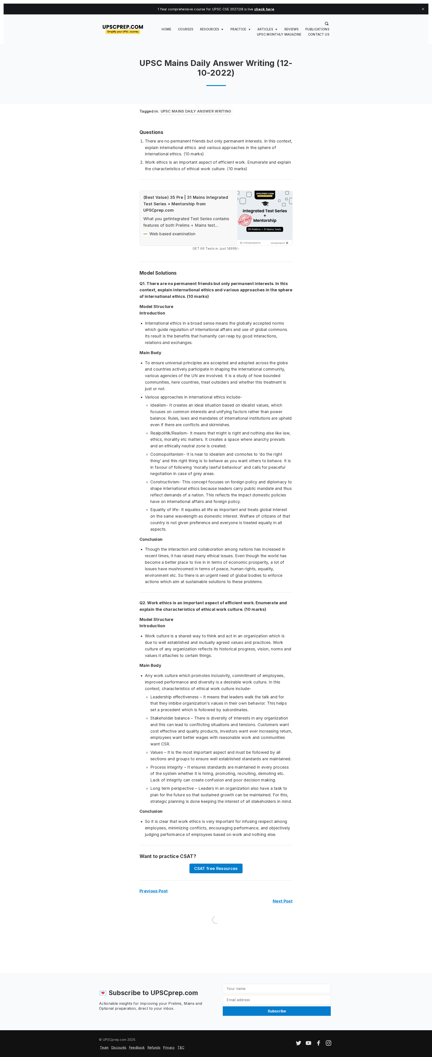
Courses (185, 29)
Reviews (291, 29)
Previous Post (154, 891)
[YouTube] (308, 1044)
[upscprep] (123, 29)
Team (104, 1047)
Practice (238, 29)
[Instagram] (328, 1044)
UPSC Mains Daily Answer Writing (196, 111)
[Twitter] (298, 1044)
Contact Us (318, 34)
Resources (209, 29)
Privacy (169, 1047)
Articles (265, 29)
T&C (181, 1047)
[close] (423, 9)
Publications (317, 29)
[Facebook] (318, 1044)
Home (166, 29)
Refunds (154, 1047)
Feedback (137, 1047)
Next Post (282, 901)
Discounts (118, 1047)
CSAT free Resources (216, 868)
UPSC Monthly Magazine (279, 34)
